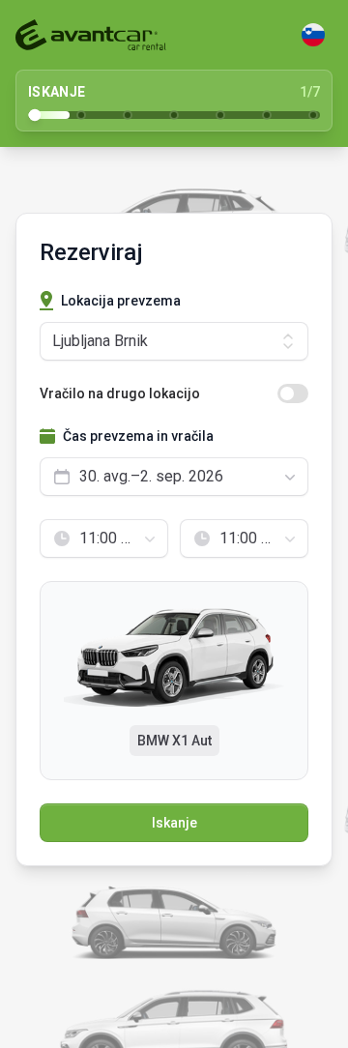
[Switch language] (313, 34)
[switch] (292, 393)
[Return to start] (90, 34)
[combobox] (174, 476)
